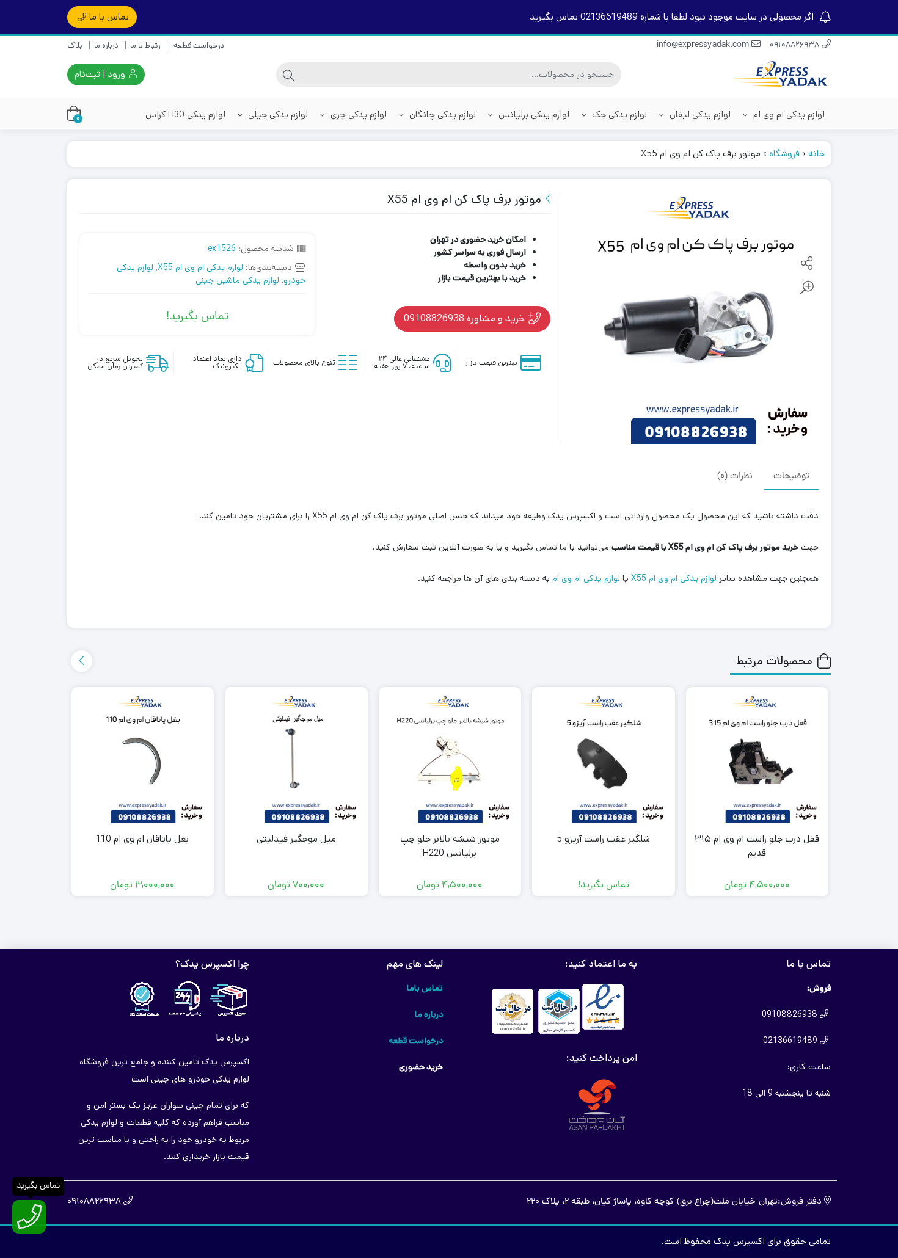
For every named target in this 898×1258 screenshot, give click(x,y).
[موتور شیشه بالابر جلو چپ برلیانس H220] (450, 758)
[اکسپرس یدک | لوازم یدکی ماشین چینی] (782, 74)
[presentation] (81, 661)
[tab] (791, 476)
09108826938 (796, 45)
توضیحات (791, 476)
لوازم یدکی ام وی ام (788, 114)
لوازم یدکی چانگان (441, 114)
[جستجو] (288, 74)
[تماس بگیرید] (29, 1217)
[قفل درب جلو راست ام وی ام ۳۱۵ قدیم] (757, 758)
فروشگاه (784, 153)
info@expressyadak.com (704, 45)
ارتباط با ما (146, 45)
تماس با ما (109, 16)
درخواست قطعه (198, 45)
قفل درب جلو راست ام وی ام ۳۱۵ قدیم (757, 845)
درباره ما (106, 45)
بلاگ (74, 45)
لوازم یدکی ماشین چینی (237, 280)
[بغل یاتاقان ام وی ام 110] (143, 758)
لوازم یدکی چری (357, 114)
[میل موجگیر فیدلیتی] (296, 758)
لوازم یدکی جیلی (277, 114)
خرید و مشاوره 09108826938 (465, 318)
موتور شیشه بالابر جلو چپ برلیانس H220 (450, 845)
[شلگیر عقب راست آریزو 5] (603, 758)
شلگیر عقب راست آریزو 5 (603, 838)
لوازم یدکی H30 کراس (185, 114)
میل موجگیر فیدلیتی (296, 838)
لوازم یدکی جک (618, 114)
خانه (816, 153)
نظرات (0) (735, 476)
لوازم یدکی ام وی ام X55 (200, 267)
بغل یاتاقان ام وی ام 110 (142, 838)
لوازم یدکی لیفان (699, 114)
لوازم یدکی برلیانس (532, 114)
